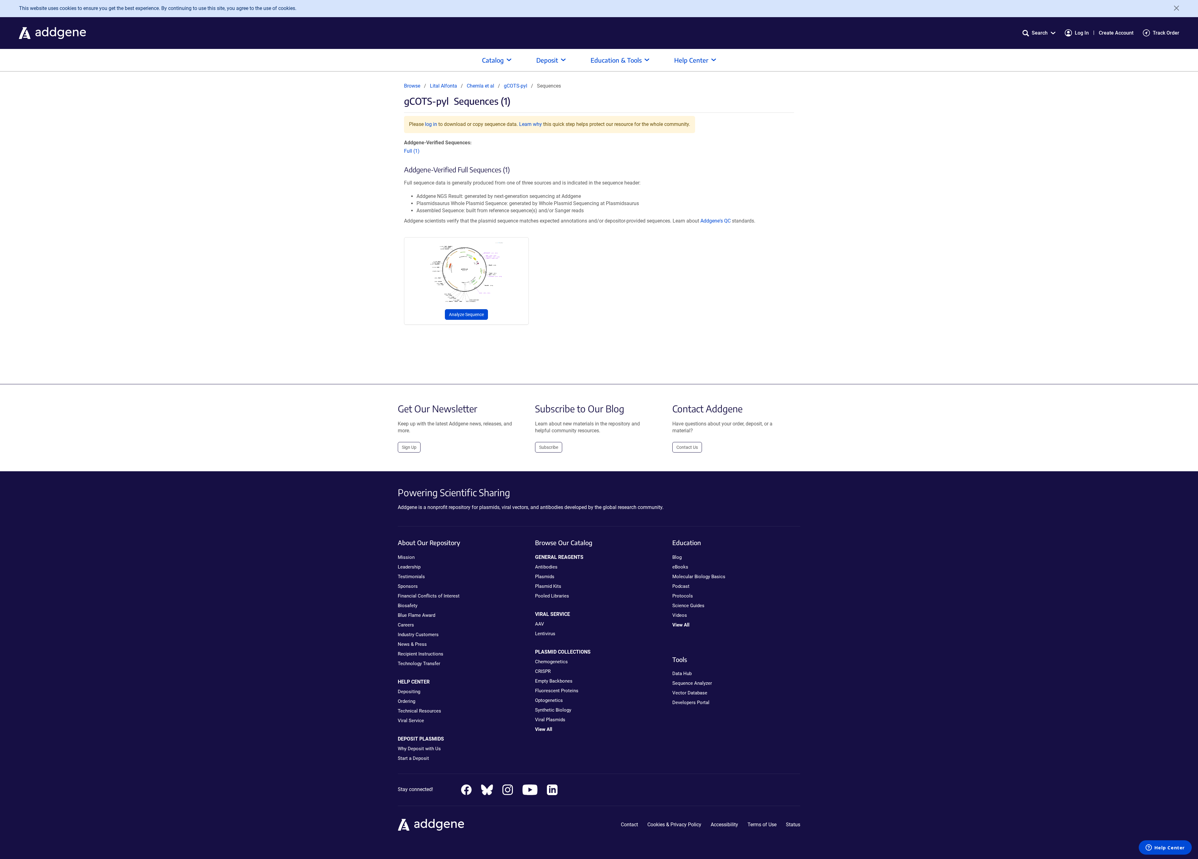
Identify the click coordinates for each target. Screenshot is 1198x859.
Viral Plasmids (550, 719)
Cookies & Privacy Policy (674, 825)
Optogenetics (549, 700)
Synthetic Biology (553, 710)
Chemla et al (481, 86)
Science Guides (688, 605)
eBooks (680, 567)
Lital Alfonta (443, 86)
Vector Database (689, 693)
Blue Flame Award (416, 615)
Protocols (682, 596)
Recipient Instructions (420, 654)
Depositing (409, 691)
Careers (406, 625)
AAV (539, 624)
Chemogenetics (551, 662)
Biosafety (407, 605)
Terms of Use (762, 825)
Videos (679, 615)
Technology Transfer (419, 663)
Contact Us (687, 447)
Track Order (1166, 33)
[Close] (1174, 8)
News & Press (412, 644)
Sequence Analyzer (692, 683)
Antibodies (546, 567)
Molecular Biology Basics (698, 576)
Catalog (493, 60)
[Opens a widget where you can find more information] (1165, 848)
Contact (629, 825)
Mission (406, 557)
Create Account (1116, 33)
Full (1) (412, 151)
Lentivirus (545, 633)
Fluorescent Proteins (556, 690)
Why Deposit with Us (419, 748)
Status (793, 825)
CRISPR (543, 671)
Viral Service (411, 720)
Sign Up (409, 447)
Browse (412, 86)
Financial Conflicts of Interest (429, 596)
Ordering (406, 701)
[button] (1038, 33)
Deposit (547, 60)
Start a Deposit (413, 758)
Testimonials (411, 576)
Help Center (691, 60)
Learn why (530, 124)
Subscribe (548, 447)
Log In (1082, 33)
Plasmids (544, 576)
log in (431, 124)
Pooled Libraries (552, 596)
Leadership (409, 567)
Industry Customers (418, 634)
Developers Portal (690, 702)
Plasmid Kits (548, 586)
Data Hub (682, 673)
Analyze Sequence (466, 314)
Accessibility (724, 825)
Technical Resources (419, 711)
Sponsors (408, 586)
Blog (677, 557)
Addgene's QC (715, 221)
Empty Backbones (553, 681)
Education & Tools (616, 60)
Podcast (680, 586)
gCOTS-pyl (515, 86)
